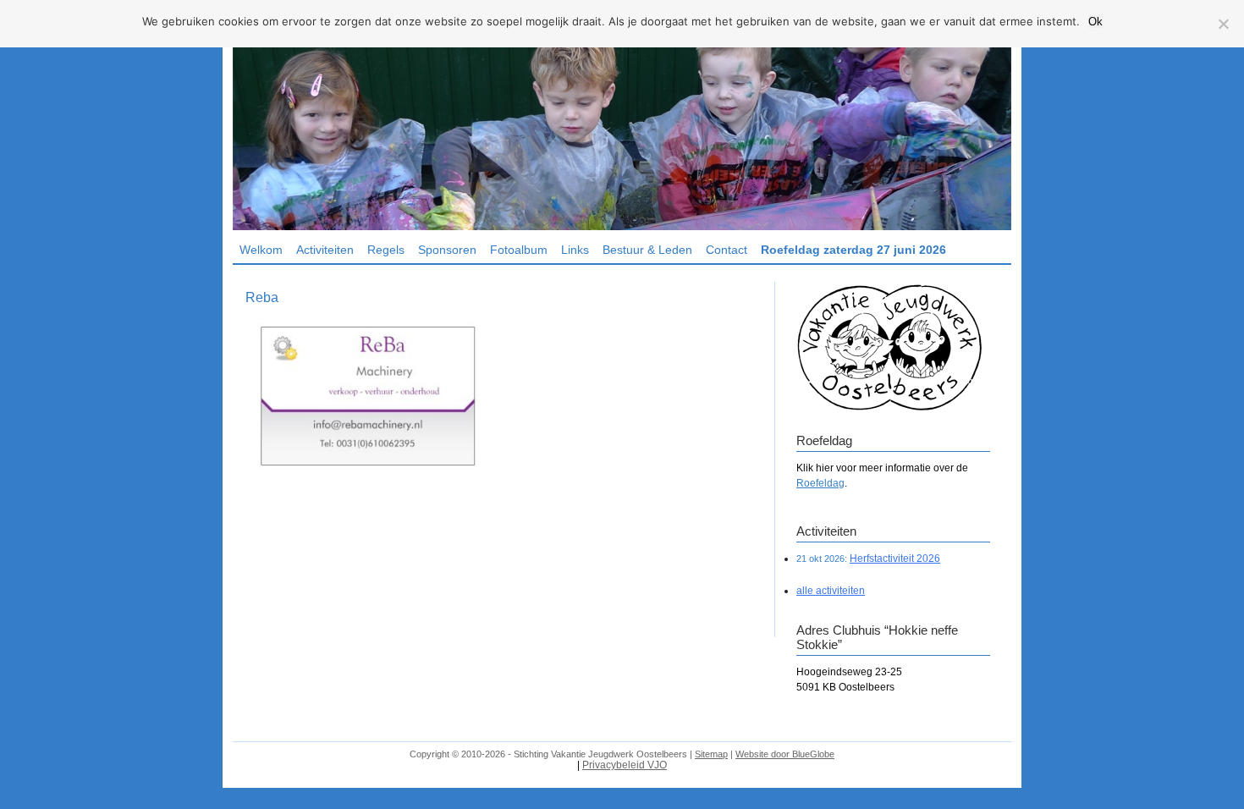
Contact (726, 249)
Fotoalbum (519, 249)
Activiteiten (325, 249)
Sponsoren (447, 249)
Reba (261, 297)
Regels (386, 249)
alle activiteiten (830, 591)
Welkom (261, 249)
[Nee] (1222, 23)
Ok (1095, 21)
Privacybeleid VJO (624, 765)
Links (575, 249)
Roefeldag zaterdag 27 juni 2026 (853, 249)
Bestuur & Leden (647, 249)
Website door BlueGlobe (784, 754)
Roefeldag (820, 483)
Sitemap (711, 754)
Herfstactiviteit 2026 (895, 558)
